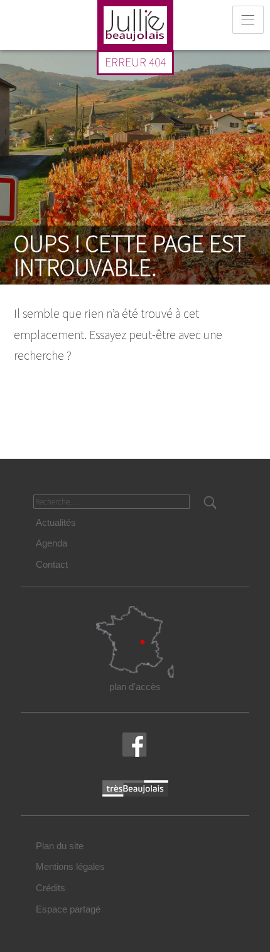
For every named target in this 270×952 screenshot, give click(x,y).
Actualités (56, 522)
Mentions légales (70, 866)
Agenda (51, 543)
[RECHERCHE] (209, 503)
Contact (52, 564)
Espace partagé (68, 909)
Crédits (50, 887)
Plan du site (60, 845)
